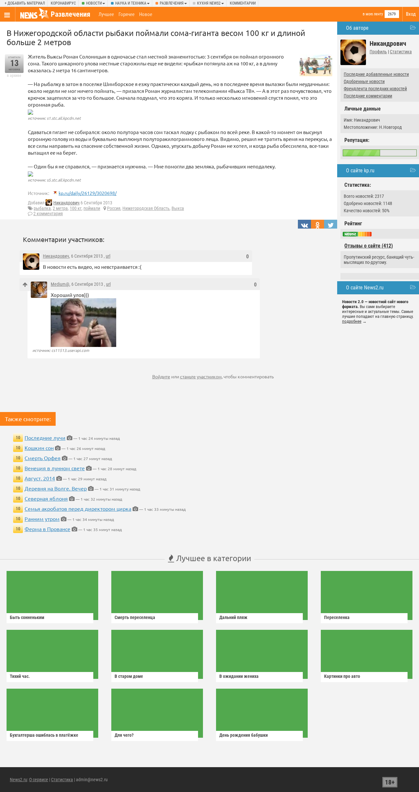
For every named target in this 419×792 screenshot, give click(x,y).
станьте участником (201, 376)
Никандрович (66, 202)
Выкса (178, 208)
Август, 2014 (40, 478)
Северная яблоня (46, 498)
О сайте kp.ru (360, 170)
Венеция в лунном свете (55, 468)
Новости (94, 3)
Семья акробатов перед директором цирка (78, 508)
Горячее (126, 14)
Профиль (378, 51)
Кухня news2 (209, 3)
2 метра (60, 208)
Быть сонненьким (27, 617)
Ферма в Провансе (47, 528)
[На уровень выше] (25, 284)
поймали (91, 208)
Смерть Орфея (43, 458)
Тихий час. (20, 676)
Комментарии (243, 3)
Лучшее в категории (212, 558)
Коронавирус (63, 3)
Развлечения (172, 3)
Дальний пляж (233, 617)
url (108, 256)
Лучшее (106, 14)
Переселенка (337, 617)
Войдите (161, 376)
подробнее (351, 321)
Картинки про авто (342, 676)
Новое (145, 14)
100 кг (76, 208)
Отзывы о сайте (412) (368, 246)
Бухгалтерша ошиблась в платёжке (44, 735)
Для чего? (124, 735)
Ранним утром (42, 518)
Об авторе (357, 28)
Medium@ (60, 284)
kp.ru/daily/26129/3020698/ (88, 193)
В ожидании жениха (239, 676)
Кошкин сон (39, 447)
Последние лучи (45, 437)
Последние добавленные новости (376, 74)
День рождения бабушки (243, 735)
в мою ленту (373, 14)
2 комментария (48, 213)
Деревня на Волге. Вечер (56, 488)
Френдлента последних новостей (375, 88)
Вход (411, 14)
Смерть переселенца (135, 617)
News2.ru (18, 779)
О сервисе (38, 779)
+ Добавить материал (25, 3)
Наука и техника (130, 3)
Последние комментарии (368, 95)
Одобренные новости (364, 81)
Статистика (401, 51)
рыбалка (42, 208)
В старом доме (129, 676)
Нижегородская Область (146, 208)
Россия (113, 208)
